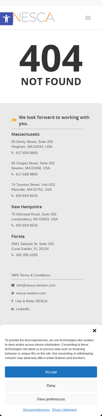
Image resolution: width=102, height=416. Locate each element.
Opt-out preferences (36, 410)
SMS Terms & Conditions (30, 275)
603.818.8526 (27, 195)
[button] (94, 330)
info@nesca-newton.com (36, 285)
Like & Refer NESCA (31, 301)
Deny (51, 385)
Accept (51, 372)
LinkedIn (22, 309)
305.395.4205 (27, 255)
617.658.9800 (27, 152)
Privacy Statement (64, 410)
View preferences (51, 399)
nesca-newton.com (31, 293)
